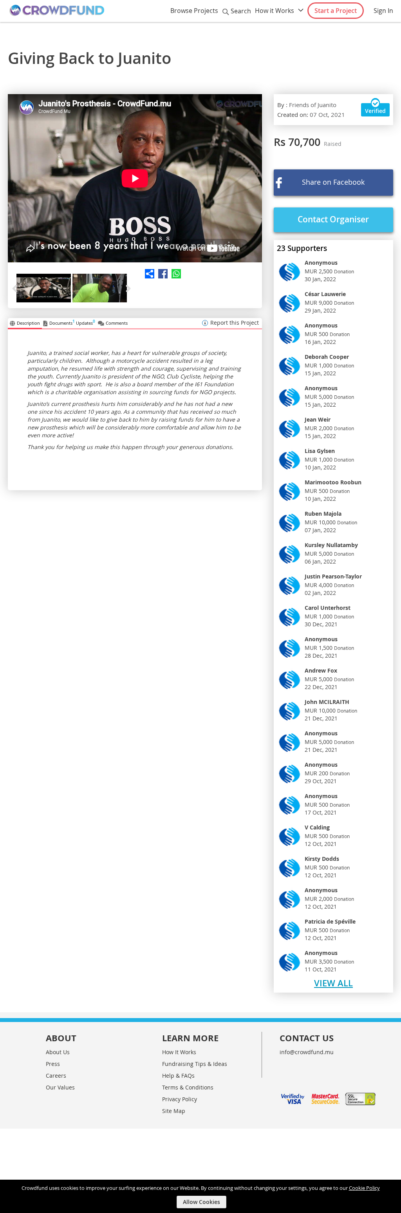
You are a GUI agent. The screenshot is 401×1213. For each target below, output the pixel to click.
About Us (58, 1052)
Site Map (173, 1111)
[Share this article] (161, 273)
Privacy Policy (179, 1099)
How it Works (274, 10)
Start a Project (335, 10)
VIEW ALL (333, 983)
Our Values (60, 1087)
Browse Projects (194, 10)
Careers (56, 1075)
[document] (201, 1196)
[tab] (25, 323)
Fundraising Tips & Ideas (194, 1064)
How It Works (179, 1052)
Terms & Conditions (187, 1087)
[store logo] (57, 11)
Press (53, 1064)
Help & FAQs (178, 1075)
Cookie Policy (364, 1187)
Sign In (383, 10)
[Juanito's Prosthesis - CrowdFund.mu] (135, 178)
